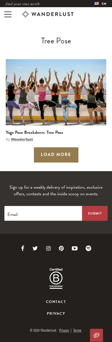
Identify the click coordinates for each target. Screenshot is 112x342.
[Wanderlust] (48, 14)
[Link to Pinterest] (61, 248)
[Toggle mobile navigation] (7, 14)
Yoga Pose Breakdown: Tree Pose (34, 132)
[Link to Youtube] (75, 248)
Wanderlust (22, 139)
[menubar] (100, 3)
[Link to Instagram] (48, 248)
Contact (56, 302)
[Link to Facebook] (22, 248)
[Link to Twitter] (35, 248)
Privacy (56, 313)
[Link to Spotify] (88, 248)
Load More (56, 154)
